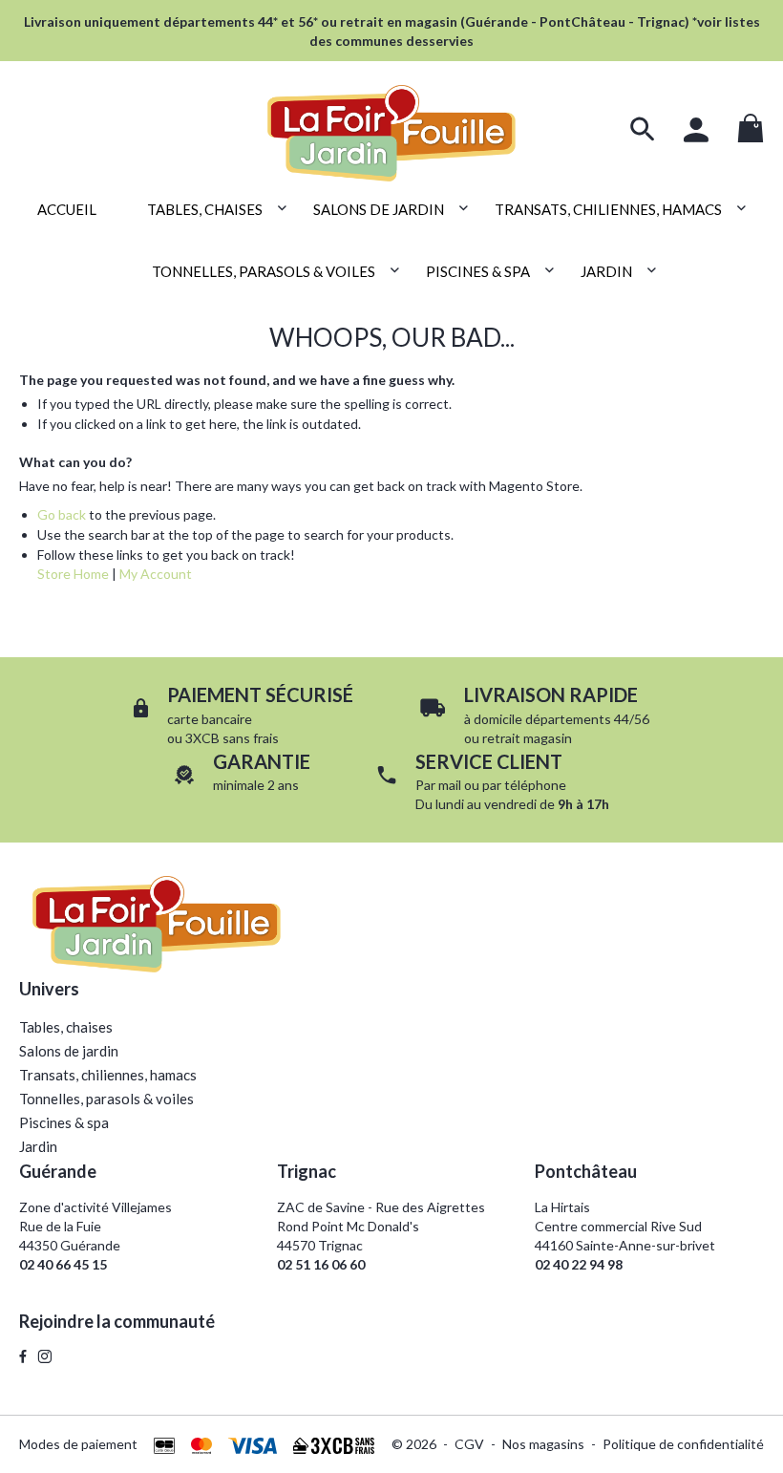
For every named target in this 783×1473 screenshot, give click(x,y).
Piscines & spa (64, 1122)
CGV (469, 1444)
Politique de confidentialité (683, 1444)
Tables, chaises (66, 1026)
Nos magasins (543, 1444)
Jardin (38, 1146)
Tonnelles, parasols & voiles (106, 1098)
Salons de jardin (68, 1050)
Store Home (73, 574)
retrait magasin (527, 738)
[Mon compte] (696, 130)
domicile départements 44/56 (561, 719)
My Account (155, 574)
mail (449, 785)
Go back (61, 514)
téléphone (535, 785)
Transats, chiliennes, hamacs (108, 1074)
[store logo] (391, 122)
